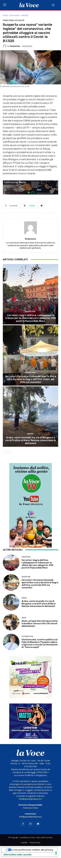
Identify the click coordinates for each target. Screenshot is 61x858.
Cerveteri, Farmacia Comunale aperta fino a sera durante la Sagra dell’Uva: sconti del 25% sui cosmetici (30, 379)
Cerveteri (30, 311)
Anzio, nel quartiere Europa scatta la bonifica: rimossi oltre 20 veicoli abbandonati (40, 623)
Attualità (24, 15)
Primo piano (15, 15)
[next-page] (9, 452)
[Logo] (29, 5)
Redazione (15, 46)
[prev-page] (4, 452)
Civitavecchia (27, 636)
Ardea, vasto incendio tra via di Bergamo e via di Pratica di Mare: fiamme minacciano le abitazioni (30, 440)
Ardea (30, 434)
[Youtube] (38, 824)
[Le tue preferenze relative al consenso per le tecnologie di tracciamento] (56, 853)
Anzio (24, 618)
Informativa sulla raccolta (17, 854)
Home (5, 15)
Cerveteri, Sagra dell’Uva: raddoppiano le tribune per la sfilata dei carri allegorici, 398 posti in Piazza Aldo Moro (30, 318)
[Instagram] (30, 824)
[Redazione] (5, 46)
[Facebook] (23, 824)
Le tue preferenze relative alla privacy (32, 849)
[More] (42, 205)
